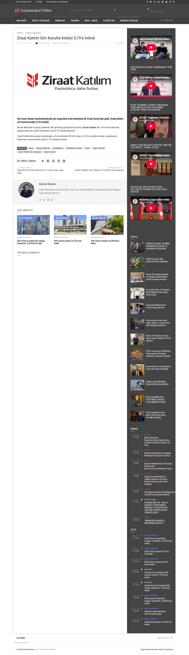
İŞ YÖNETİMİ (109, 20)
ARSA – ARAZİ (91, 20)
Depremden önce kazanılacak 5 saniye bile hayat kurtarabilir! (158, 367)
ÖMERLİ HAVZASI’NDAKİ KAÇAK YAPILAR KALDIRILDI (157, 383)
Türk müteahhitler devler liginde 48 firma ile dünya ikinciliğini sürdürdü (155, 415)
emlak (31, 148)
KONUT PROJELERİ (41, 20)
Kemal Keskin (44, 43)
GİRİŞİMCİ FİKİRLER (129, 20)
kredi (36, 130)
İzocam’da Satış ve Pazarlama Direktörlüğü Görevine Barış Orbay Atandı (158, 292)
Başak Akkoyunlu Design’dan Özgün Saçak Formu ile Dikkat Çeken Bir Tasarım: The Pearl (157, 441)
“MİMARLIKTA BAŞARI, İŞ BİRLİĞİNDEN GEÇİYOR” (154, 521)
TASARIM (74, 20)
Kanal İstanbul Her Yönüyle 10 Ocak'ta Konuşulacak (99, 170)
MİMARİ (147, 435)
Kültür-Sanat (150, 500)
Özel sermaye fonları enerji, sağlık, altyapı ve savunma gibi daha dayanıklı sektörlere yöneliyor (158, 324)
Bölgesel (148, 569)
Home (20, 33)
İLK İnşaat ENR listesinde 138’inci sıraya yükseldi (156, 306)
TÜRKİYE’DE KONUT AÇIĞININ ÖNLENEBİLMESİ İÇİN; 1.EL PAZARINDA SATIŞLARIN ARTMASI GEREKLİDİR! (158, 247)
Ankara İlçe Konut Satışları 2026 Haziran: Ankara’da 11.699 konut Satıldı (157, 588)
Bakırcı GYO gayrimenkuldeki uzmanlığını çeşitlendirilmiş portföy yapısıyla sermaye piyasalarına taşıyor (157, 278)
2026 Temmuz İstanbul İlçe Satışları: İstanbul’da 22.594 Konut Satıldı (158, 541)
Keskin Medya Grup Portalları (57, 2)
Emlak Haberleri (33, 33)
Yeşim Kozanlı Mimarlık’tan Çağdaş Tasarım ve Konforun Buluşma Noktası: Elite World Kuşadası (155, 480)
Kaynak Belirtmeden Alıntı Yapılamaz (157, 649)
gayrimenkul (58, 148)
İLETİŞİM (39, 2)
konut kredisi (98, 148)
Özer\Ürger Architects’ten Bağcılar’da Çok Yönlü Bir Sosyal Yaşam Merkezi (161, 493)
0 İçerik (121, 43)
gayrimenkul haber (74, 148)
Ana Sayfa (21, 20)
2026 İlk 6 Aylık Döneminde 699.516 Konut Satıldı (155, 612)
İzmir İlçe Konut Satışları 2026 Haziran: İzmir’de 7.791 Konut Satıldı (156, 575)
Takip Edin (168, 20)
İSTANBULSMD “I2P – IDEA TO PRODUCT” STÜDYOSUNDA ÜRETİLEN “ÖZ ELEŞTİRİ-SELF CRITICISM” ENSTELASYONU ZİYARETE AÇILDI (156, 507)
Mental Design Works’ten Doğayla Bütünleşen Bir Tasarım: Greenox (157, 454)
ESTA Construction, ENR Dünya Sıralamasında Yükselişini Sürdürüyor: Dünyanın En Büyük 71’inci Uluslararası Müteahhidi (158, 355)
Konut (87, 148)
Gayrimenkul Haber (26, 649)
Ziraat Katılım (93, 118)
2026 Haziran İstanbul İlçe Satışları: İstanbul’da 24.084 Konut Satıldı (158, 601)
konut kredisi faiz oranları (29, 152)
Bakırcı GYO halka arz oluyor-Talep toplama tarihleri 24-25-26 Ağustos (158, 338)
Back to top (163, 638)
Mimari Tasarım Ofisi (24, 2)
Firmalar (60, 20)
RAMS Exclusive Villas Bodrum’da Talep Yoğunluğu (157, 260)
